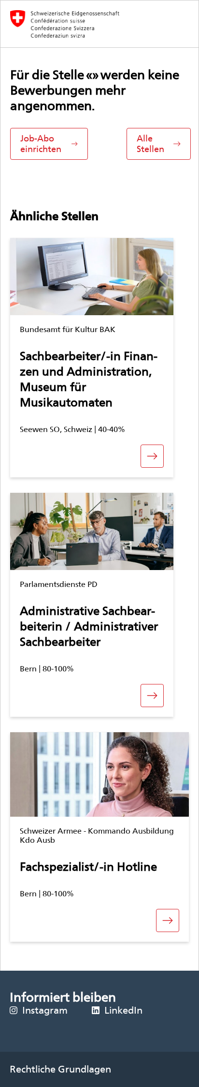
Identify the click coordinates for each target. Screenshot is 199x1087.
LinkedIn (123, 1010)
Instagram (45, 1010)
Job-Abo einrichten (40, 143)
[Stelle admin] (99, 24)
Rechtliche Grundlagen (60, 1069)
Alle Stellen (150, 143)
